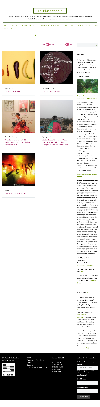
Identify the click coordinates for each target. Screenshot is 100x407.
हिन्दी (96, 26)
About (14, 26)
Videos (89, 310)
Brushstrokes (82, 315)
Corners (80, 310)
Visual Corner (84, 26)
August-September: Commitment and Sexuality (40, 26)
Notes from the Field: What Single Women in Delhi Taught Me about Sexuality (55, 142)
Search (96, 45)
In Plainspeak (50, 11)
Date (43, 44)
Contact (30, 365)
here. (83, 272)
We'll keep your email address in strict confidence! (85, 373)
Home (5, 26)
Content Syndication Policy (37, 368)
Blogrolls (80, 317)
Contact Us (7, 28)
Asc (71, 44)
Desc (62, 44)
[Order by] (48, 44)
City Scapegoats (12, 91)
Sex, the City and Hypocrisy (18, 193)
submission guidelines (85, 265)
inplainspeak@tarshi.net (86, 348)
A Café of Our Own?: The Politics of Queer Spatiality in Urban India (17, 142)
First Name (81, 379)
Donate (29, 363)
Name (52, 44)
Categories (68, 26)
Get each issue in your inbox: (85, 363)
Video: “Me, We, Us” (51, 91)
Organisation (82, 387)
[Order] (67, 44)
